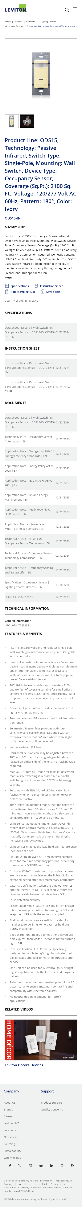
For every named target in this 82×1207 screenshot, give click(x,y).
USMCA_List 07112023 (19, 597)
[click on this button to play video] (27, 121)
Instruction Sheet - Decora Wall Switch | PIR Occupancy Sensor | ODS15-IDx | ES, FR (29, 386)
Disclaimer (10, 1187)
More (8, 277)
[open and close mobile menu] (75, 9)
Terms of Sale (40, 1184)
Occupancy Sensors (14, 26)
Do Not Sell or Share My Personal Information (28, 1180)
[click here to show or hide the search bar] (67, 10)
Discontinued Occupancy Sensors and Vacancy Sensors (51, 26)
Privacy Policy (58, 1184)
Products (18, 21)
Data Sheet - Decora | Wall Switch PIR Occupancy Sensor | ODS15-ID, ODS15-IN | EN (30, 332)
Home (8, 21)
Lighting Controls (48, 21)
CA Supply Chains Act (29, 1187)
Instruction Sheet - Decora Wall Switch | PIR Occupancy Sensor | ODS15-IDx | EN (29, 367)
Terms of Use (24, 1184)
